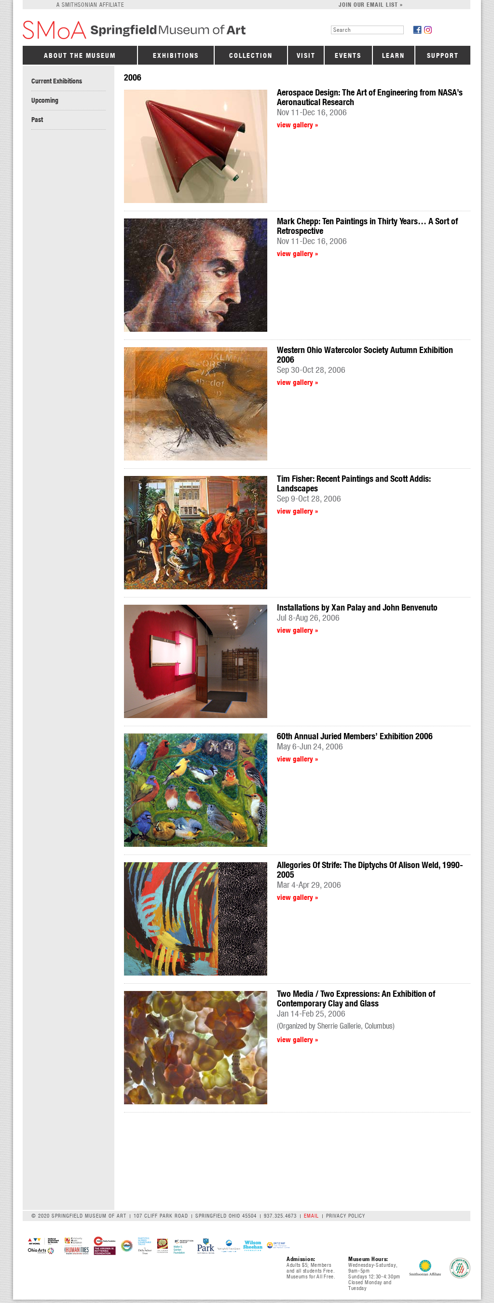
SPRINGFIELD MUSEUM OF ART (149, 30)
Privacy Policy (345, 1215)
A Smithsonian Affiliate (90, 4)
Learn (393, 55)
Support (443, 55)
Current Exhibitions (56, 81)
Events (348, 55)
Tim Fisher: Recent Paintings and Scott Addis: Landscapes (354, 483)
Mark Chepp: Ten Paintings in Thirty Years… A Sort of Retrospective (367, 226)
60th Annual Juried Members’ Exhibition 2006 (355, 736)
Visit (306, 55)
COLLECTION (251, 55)
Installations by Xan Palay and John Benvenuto (357, 607)
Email (311, 1215)
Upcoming (44, 100)
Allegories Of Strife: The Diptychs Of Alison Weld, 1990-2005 (370, 869)
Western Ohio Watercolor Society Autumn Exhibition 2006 (365, 354)
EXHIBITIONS (176, 55)
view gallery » (297, 124)
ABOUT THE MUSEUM (80, 55)
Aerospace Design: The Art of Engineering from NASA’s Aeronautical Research (370, 97)
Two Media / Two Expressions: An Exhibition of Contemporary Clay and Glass (356, 998)
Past (37, 119)
